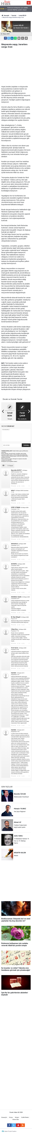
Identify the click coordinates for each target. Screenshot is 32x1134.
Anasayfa (4, 1117)
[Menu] (28, 3)
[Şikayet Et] (29, 486)
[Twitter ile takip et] (14, 1125)
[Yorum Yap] (26, 38)
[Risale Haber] (6, 2)
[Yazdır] (22, 38)
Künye (11, 1117)
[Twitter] (8, 38)
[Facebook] (5, 38)
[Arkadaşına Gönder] (19, 38)
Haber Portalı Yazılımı (10, 1131)
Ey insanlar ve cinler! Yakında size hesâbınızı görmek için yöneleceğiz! (18, 9)
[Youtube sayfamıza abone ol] (18, 1125)
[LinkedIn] (12, 38)
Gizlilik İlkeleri (25, 1117)
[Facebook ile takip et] (9, 1125)
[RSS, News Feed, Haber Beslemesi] (22, 1125)
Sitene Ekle (15, 1119)
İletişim (17, 1117)
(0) (19, 486)
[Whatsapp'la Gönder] (15, 38)
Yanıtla (14, 486)
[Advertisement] (16, 67)
